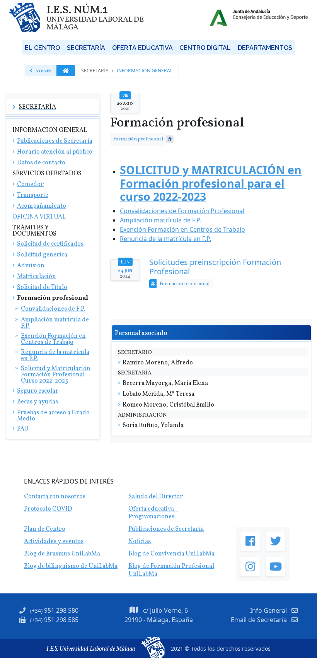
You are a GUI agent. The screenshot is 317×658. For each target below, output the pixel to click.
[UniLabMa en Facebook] (250, 541)
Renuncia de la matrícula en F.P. (165, 238)
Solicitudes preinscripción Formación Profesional (215, 267)
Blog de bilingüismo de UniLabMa (71, 566)
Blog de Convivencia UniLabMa (171, 554)
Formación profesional (138, 139)
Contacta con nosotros (54, 497)
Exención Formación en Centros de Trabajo (182, 229)
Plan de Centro (44, 529)
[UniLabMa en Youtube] (275, 566)
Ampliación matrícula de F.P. (160, 220)
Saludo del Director (155, 497)
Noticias (139, 541)
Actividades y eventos (54, 541)
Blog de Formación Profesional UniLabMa (171, 570)
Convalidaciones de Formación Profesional (182, 211)
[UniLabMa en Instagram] (250, 566)
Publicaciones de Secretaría (166, 529)
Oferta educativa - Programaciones (153, 513)
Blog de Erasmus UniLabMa (62, 554)
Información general (144, 70)
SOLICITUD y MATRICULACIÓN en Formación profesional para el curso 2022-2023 (211, 183)
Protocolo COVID (48, 509)
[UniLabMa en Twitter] (275, 541)
